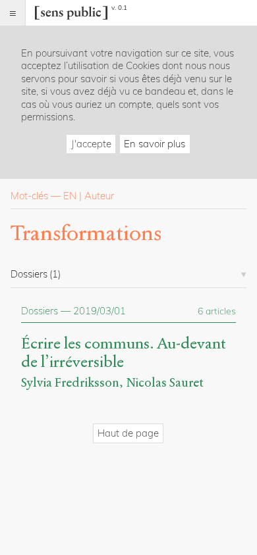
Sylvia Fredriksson (70, 382)
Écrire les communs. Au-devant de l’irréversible (123, 353)
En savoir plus (154, 143)
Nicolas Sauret (165, 382)
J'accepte (91, 143)
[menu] (13, 13)
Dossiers (39, 310)
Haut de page (128, 433)
